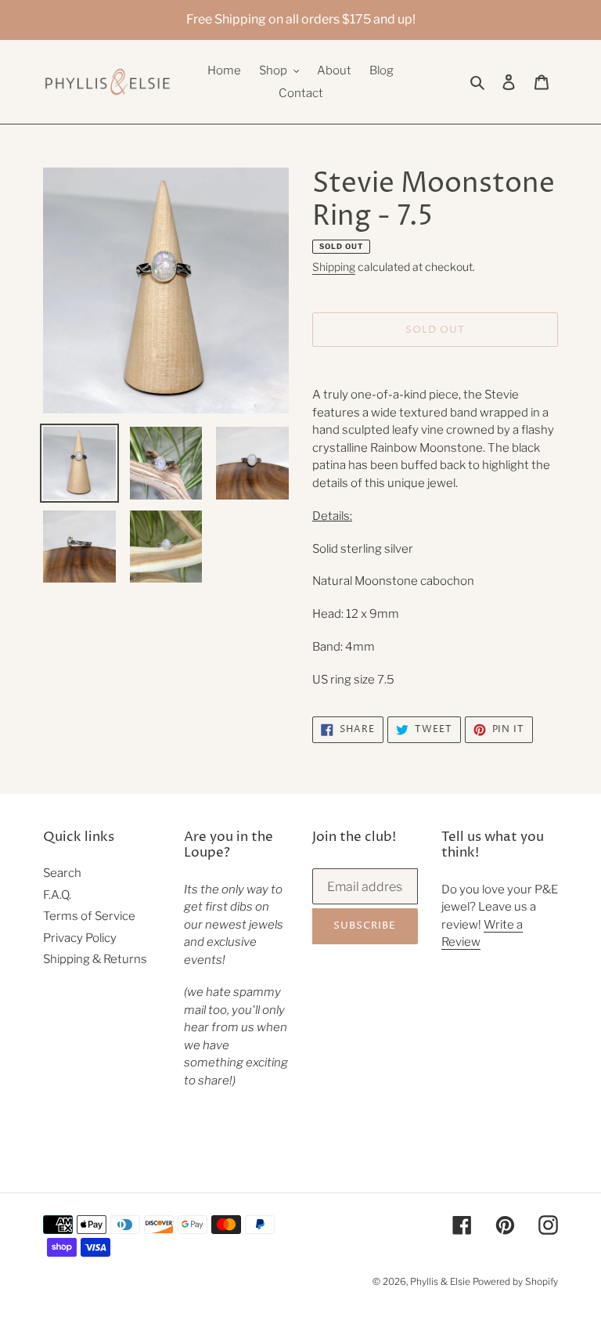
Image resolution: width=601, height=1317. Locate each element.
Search (62, 873)
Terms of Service (89, 916)
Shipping (333, 266)
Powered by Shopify (515, 1281)
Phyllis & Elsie (440, 1281)
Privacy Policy (80, 938)
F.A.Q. (57, 895)
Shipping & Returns (95, 959)
